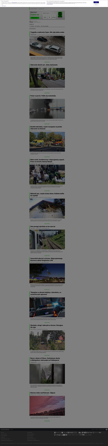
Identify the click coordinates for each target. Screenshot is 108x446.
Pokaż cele (96, 4)
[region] (54, 3)
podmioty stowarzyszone (14, 2)
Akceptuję (96, 2)
